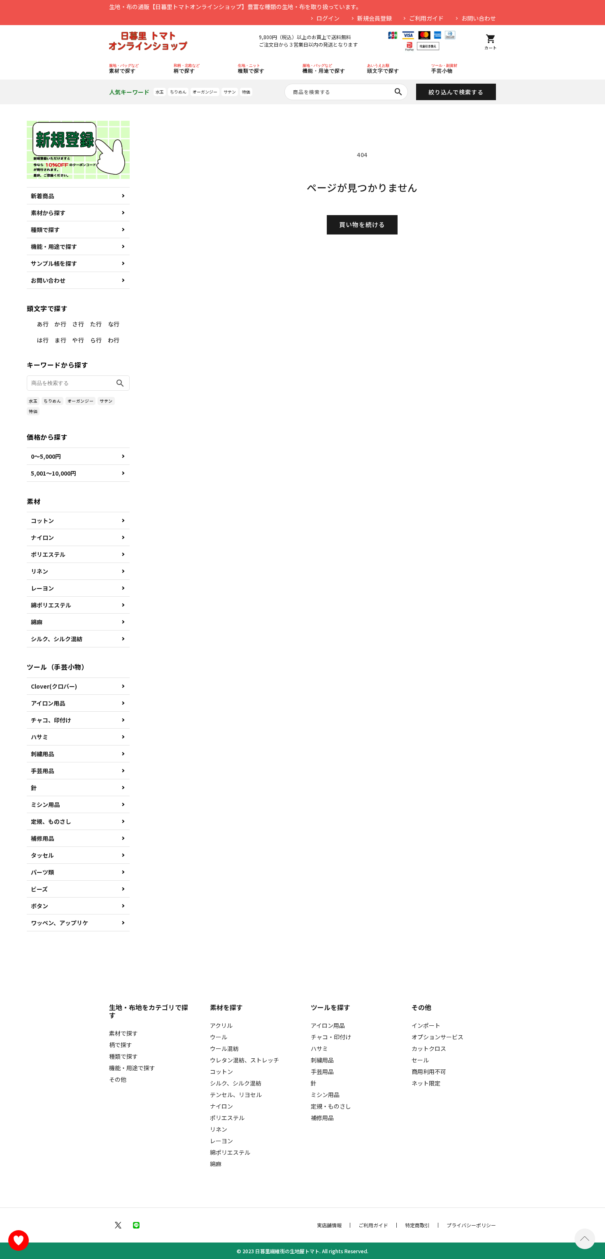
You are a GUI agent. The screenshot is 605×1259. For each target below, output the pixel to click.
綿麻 (36, 622)
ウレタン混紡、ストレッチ (244, 1060)
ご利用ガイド (426, 18)
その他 (117, 1079)
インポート (426, 1025)
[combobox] (346, 92)
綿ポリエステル (51, 605)
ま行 (60, 340)
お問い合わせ (478, 18)
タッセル (42, 855)
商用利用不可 (429, 1071)
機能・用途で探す (54, 246)
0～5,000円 (46, 456)
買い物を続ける (362, 224)
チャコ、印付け (51, 720)
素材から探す (48, 213)
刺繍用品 (42, 754)
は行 (43, 340)
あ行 (43, 324)
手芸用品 (42, 771)
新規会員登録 (374, 18)
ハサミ (39, 737)
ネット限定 (426, 1083)
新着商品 (42, 196)
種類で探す (45, 229)
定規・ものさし (331, 1106)
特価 (246, 92)
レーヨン (42, 588)
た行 (96, 324)
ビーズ (39, 889)
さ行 (78, 324)
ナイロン (42, 537)
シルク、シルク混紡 (56, 639)
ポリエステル (48, 554)
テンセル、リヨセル (236, 1094)
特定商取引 (417, 1225)
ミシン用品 (45, 804)
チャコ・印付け (331, 1037)
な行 (114, 324)
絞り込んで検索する (456, 92)
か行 (60, 324)
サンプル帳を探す (54, 263)
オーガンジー (205, 92)
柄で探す (120, 1045)
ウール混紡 (224, 1048)
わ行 (114, 340)
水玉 (160, 92)
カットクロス (429, 1048)
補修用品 (42, 838)
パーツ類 (42, 872)
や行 (78, 340)
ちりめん (178, 92)
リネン (39, 571)
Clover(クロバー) (54, 686)
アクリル (221, 1025)
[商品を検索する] (398, 92)
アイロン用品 (48, 703)
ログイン (328, 18)
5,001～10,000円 (53, 473)
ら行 (96, 340)
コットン (42, 520)
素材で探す (123, 1033)
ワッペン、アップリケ (59, 923)
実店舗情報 (329, 1225)
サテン (229, 92)
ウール (218, 1037)
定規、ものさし (51, 821)
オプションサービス (437, 1037)
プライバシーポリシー (471, 1225)
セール (420, 1060)
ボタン (39, 906)
